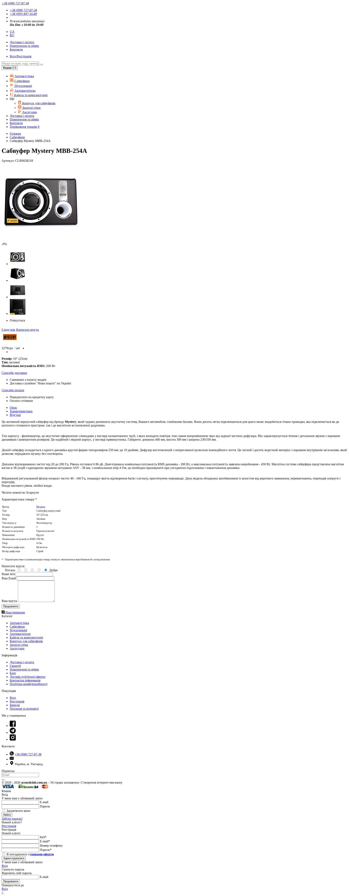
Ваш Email (9, 578)
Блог (13, 673)
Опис (13, 407)
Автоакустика (24, 76)
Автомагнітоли (25, 90)
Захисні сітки (31, 107)
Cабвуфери (22, 81)
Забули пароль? (12, 818)
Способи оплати (13, 390)
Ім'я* (43, 837)
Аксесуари (29, 112)
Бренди (15, 705)
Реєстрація (17, 701)
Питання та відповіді (24, 708)
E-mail (44, 802)
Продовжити (10, 881)
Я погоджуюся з (30, 854)
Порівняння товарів (24, 126)
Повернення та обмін (24, 46)
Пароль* (46, 850)
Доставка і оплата (22, 662)
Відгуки (15, 415)
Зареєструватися (13, 858)
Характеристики (21, 411)
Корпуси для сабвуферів (38, 103)
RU (12, 35)
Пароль (45, 806)
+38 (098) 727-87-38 (23, 10)
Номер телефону (51, 845)
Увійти (7, 814)
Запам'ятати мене (18, 810)
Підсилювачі (23, 86)
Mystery (40, 506)
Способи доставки (14, 372)
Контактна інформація (25, 680)
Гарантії (15, 666)
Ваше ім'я (8, 574)
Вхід (13, 697)
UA (12, 31)
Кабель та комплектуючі (30, 95)
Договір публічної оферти (27, 676)
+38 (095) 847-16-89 (23, 14)
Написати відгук (27, 329)
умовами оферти (41, 854)
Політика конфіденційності (28, 684)
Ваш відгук (9, 601)
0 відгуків (8, 329)
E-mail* (45, 841)
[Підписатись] (3, 780)
